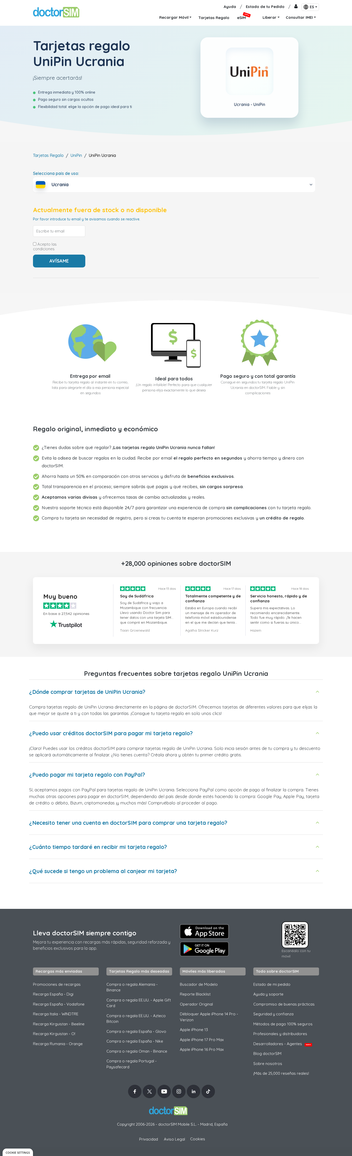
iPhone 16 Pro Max (202, 1049)
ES (312, 7)
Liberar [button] (269, 17)
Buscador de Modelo (199, 984)
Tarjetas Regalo (48, 155)
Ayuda (230, 6)
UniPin (76, 155)
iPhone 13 (194, 1029)
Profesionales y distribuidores (280, 1033)
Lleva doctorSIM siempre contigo (84, 933)
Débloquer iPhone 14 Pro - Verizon (209, 1016)
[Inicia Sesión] (295, 6)
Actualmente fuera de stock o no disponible (100, 210)
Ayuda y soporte (268, 994)
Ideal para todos (174, 379)
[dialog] (18, 1152)
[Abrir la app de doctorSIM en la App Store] (204, 931)
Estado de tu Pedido (265, 6)
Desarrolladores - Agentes (282, 1043)
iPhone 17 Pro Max (202, 1039)
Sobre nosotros (267, 1063)
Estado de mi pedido (271, 984)
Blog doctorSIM (267, 1053)
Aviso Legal (174, 1139)
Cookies (197, 1138)
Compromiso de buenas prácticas (284, 1004)
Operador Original (196, 1004)
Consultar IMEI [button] (299, 17)
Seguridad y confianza (273, 1013)
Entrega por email (90, 376)
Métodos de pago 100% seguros (283, 1023)
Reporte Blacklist (195, 994)
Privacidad (148, 1139)
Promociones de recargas (57, 984)
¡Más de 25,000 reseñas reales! (281, 1073)
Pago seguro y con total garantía (257, 376)
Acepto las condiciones (45, 246)
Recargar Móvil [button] (174, 17)
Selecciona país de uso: (56, 173)
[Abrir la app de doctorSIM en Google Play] (204, 949)
